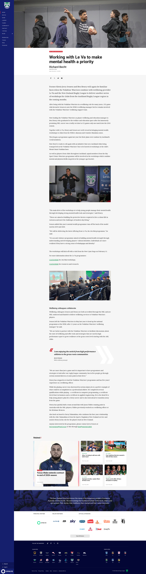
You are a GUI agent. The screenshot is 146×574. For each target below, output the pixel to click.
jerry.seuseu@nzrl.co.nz (57, 427)
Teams (4, 23)
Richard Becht (57, 67)
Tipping (4, 31)
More (3, 33)
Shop (3, 42)
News (3, 12)
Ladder (4, 20)
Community (5, 25)
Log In (5, 567)
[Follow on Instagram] (57, 543)
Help (51, 570)
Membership (5, 37)
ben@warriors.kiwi (85, 427)
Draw (3, 17)
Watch (4, 15)
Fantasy (4, 28)
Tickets (4, 40)
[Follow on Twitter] (54, 543)
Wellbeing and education (56, 51)
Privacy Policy (41, 570)
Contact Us (55, 570)
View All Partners (80, 536)
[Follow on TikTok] (47, 543)
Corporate (4, 45)
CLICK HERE (53, 260)
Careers (47, 570)
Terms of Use (34, 570)
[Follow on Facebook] (51, 543)
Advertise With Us (62, 570)
